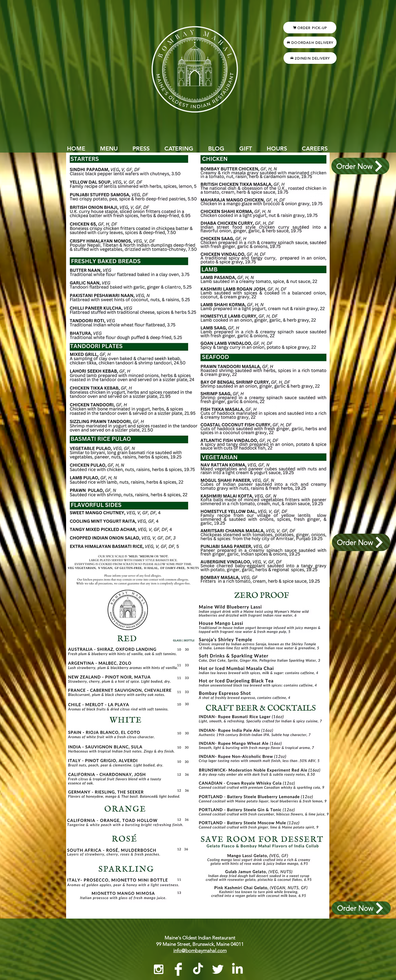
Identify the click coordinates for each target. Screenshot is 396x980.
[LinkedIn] (237, 969)
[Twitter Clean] (217, 969)
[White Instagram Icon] (158, 969)
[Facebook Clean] (178, 969)
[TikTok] (198, 969)
